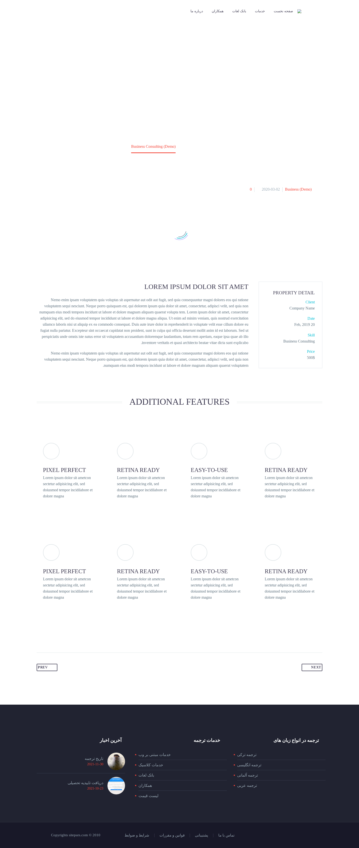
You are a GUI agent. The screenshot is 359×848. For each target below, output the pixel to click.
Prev (43, 667)
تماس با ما (226, 835)
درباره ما (196, 11)
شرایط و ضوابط (137, 835)
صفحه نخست (283, 11)
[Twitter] (308, 835)
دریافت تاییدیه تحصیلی (85, 783)
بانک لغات (239, 11)
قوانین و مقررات (172, 835)
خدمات (260, 11)
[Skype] (283, 835)
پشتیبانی (201, 835)
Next (316, 667)
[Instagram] (302, 835)
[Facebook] (321, 835)
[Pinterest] (295, 835)
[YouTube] (289, 835)
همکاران (217, 11)
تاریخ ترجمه (94, 758)
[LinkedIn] (315, 835)
